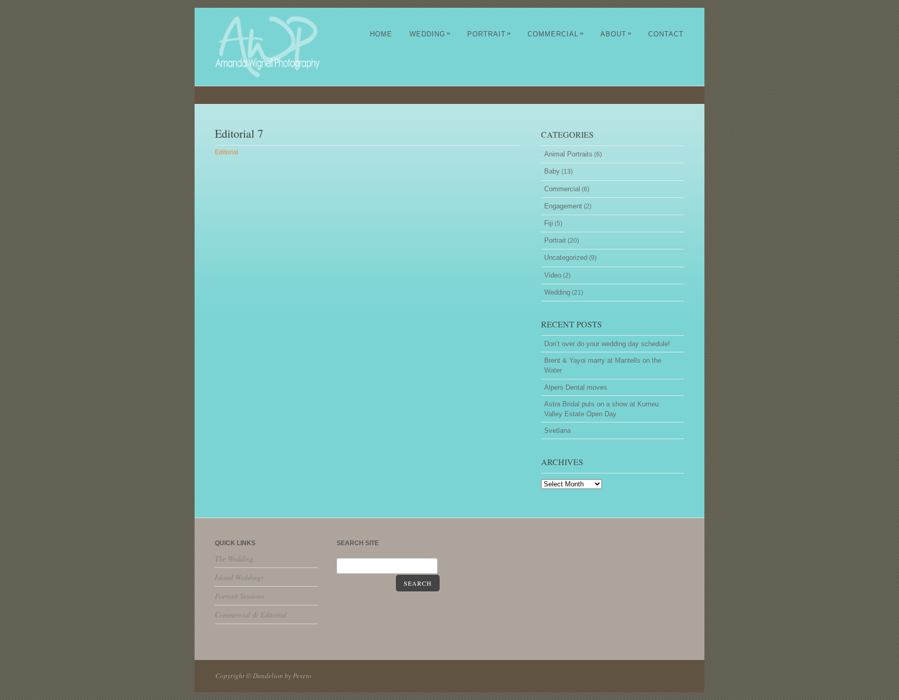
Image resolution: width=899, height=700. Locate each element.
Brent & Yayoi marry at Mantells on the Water (602, 365)
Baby (552, 171)
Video (552, 275)
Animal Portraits (568, 154)
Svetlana (557, 430)
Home (381, 34)
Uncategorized (565, 257)
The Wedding (234, 558)
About (616, 34)
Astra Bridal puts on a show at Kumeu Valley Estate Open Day (601, 409)
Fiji (548, 223)
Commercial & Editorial (251, 614)
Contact (666, 34)
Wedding (430, 34)
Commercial (556, 34)
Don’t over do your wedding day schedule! (607, 344)
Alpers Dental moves (575, 387)
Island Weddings (239, 577)
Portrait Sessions (239, 596)
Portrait (489, 34)
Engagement (563, 206)
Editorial (226, 152)
